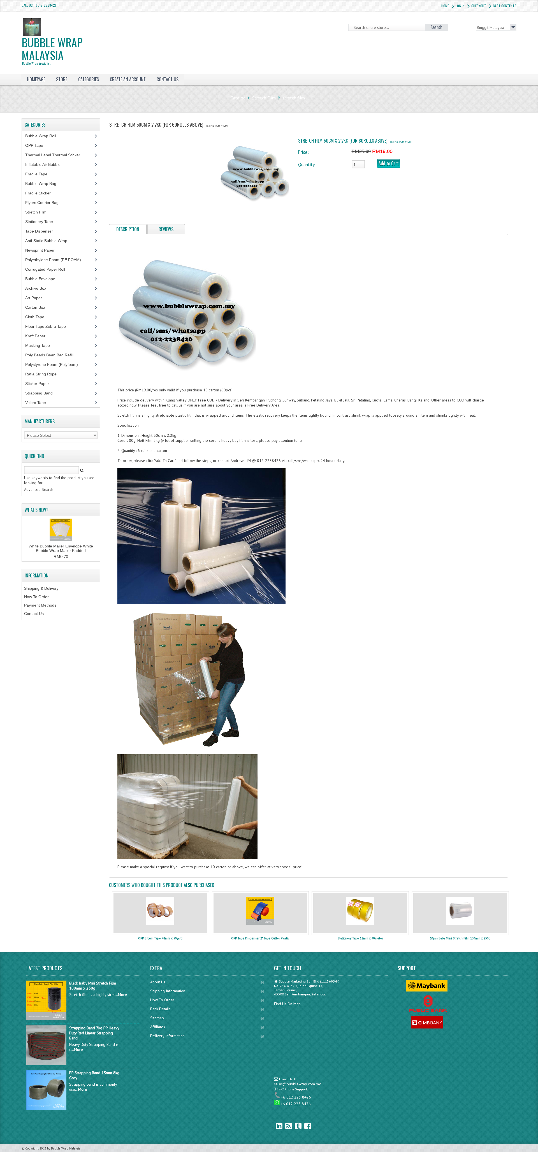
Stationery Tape (42, 221)
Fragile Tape (39, 174)
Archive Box (38, 288)
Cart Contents (504, 5)
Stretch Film (264, 98)
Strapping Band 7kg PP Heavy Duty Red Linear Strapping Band (94, 1033)
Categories (88, 79)
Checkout (478, 5)
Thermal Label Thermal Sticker (55, 155)
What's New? (36, 510)
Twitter (294, 1125)
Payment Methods (40, 605)
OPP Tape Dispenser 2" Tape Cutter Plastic (260, 938)
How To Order (36, 597)
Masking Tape (40, 345)
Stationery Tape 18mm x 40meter (360, 938)
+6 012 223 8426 (296, 1097)
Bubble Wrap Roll (43, 136)
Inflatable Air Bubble (46, 164)
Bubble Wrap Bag (45, 183)
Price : (303, 152)
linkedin (275, 1125)
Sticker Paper (41, 383)
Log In (460, 5)
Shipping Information (167, 990)
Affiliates (157, 1026)
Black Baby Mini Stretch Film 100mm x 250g (92, 986)
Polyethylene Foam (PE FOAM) (56, 259)
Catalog (237, 98)
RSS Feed (284, 1125)
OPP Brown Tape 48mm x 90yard (160, 938)
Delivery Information (167, 1035)
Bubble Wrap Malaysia (52, 50)
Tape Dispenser (42, 231)
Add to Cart (389, 163)
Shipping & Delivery (41, 588)
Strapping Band (42, 393)
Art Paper (37, 298)
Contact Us (34, 613)
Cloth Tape (37, 317)
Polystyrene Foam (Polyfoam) (54, 364)
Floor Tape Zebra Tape (48, 326)
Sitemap (157, 1017)
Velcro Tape (35, 402)
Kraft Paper (38, 336)
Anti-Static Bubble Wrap (49, 240)
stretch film (293, 98)
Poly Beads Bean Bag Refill (52, 355)
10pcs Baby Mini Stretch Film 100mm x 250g (460, 938)
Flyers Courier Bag (45, 202)
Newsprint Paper (43, 250)
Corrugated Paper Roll (48, 269)
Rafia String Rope (44, 374)
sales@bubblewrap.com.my (297, 1083)
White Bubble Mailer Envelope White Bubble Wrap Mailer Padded (61, 548)
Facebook (303, 1125)
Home (445, 5)
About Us (157, 982)
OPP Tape (37, 145)
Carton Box (39, 307)
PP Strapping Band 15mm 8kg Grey (94, 1075)
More (122, 994)
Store (61, 79)
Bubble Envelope (43, 279)
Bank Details (160, 1008)
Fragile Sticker (41, 193)
